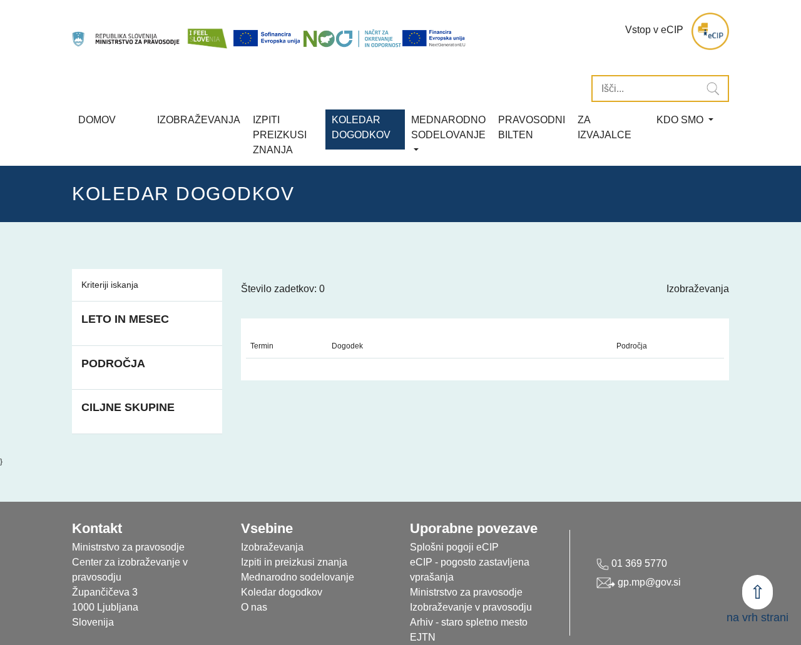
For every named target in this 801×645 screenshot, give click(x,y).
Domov (97, 119)
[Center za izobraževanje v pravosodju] (126, 32)
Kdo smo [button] (681, 119)
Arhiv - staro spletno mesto (469, 622)
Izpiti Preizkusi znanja (280, 134)
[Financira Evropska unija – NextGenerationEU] (434, 38)
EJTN (423, 637)
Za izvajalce (604, 127)
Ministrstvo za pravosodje (466, 592)
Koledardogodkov (361, 127)
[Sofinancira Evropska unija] (268, 38)
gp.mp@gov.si (648, 582)
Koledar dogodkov (281, 592)
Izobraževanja (198, 119)
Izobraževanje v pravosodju (471, 607)
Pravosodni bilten (531, 127)
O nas (254, 607)
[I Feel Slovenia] (207, 32)
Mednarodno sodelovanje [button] (448, 127)
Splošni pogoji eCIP (454, 547)
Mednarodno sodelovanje (297, 577)
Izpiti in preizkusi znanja (294, 562)
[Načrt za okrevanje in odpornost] (352, 38)
